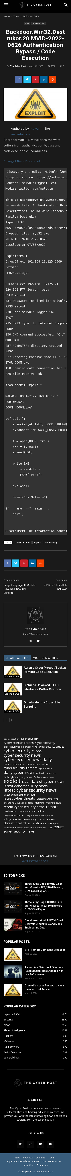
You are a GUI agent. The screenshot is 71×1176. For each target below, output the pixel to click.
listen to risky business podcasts (18, 803)
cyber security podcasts (38, 764)
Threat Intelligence (34, 823)
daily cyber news (19, 772)
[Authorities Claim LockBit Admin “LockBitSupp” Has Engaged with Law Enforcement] (13, 971)
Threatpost (53, 823)
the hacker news (46, 819)
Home (7, 16)
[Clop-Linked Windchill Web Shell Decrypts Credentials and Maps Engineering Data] (13, 925)
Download (32, 161)
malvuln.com (20, 134)
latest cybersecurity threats (20, 794)
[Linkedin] (44, 79)
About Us (28, 1165)
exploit (37, 542)
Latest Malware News (47, 798)
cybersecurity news (23, 750)
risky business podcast (14, 815)
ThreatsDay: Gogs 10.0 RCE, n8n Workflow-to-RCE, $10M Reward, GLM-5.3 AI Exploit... (44, 906)
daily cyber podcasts (45, 773)
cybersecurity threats (21, 768)
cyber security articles (51, 746)
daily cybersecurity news (18, 777)
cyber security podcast (14, 764)
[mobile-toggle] (6, 5)
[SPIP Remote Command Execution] (13, 954)
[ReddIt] (52, 79)
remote (52, 807)
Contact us (42, 1165)
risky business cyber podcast (31, 811)
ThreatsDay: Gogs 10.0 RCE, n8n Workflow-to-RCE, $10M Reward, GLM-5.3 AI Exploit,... (44, 887)
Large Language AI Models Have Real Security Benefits (20, 589)
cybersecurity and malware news (20, 746)
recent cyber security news (24, 807)
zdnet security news (19, 831)
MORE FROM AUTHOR (45, 658)
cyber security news (22, 755)
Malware (39, 802)
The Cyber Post (18, 66)
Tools (16, 16)
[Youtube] (50, 1144)
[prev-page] (6, 720)
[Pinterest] (35, 79)
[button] (66, 5)
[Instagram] (32, 641)
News (17, 1157)
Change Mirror (14, 161)
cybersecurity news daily (28, 759)
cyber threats (45, 768)
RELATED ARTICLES (17, 658)
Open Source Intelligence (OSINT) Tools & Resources (34, 1161)
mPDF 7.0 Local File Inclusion (55, 587)
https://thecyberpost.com (35, 634)
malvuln (36, 128)
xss (50, 827)
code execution (22, 542)
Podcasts (28, 1157)
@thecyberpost (35, 861)
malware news (53, 802)
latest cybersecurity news (26, 786)
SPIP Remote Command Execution (45, 949)
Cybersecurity (45, 743)
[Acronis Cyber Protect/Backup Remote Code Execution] (13, 672)
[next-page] (11, 720)
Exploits (26, 782)
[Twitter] (27, 79)
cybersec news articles (19, 743)
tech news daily (27, 819)
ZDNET (59, 827)
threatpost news (38, 827)
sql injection (10, 819)
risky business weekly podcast (40, 815)
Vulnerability (51, 542)
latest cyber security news (30, 790)
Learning (40, 1157)
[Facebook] (18, 79)
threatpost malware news (16, 827)
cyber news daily (29, 738)
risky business (10, 811)
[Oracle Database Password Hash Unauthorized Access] (13, 990)
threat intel (13, 823)
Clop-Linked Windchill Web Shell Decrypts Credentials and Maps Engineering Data (44, 924)
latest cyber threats (19, 798)
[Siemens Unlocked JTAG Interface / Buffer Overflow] (13, 689)
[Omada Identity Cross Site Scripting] (13, 706)
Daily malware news (44, 777)
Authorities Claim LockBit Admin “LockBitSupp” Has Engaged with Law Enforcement (44, 971)
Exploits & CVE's (31, 16)
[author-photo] (35, 623)
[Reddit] (30, 1144)
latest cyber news (48, 781)
